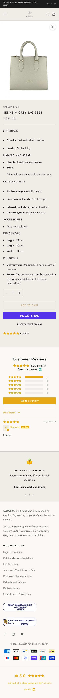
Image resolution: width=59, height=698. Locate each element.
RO (55, 4)
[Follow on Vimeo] (22, 634)
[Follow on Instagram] (13, 634)
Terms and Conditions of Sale (19, 570)
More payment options (29, 324)
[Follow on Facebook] (5, 634)
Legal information (12, 552)
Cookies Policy (11, 564)
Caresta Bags (11, 107)
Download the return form (17, 576)
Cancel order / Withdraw (17, 594)
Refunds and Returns (14, 582)
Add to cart (29, 305)
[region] (29, 473)
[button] (11, 333)
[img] (11, 422)
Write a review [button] (30, 401)
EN (48, 4)
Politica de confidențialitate (18, 558)
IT (51, 4)
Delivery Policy (11, 588)
